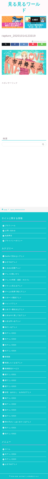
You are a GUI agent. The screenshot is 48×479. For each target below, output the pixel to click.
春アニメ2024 (10, 416)
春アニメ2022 (10, 404)
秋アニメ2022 (10, 434)
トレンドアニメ (11, 303)
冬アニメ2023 (10, 345)
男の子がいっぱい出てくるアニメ (18, 422)
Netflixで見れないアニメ (14, 256)
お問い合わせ (10, 230)
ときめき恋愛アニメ (13, 268)
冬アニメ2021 (10, 333)
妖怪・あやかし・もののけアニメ (18, 392)
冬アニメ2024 (10, 351)
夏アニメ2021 (10, 374)
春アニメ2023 (10, 410)
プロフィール (10, 225)
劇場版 (7, 357)
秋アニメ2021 (10, 428)
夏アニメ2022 (10, 380)
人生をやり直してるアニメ (15, 315)
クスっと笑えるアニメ (13, 286)
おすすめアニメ (11, 262)
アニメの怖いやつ (12, 274)
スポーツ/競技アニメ (13, 297)
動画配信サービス (12, 368)
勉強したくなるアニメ (13, 363)
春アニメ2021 (10, 398)
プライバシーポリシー (13, 241)
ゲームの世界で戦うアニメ (15, 292)
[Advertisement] (24, 108)
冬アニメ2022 (10, 339)
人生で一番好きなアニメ (14, 309)
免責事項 (8, 236)
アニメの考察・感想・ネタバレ (17, 280)
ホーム (7, 449)
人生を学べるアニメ (13, 321)
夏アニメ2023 (10, 386)
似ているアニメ (11, 327)
